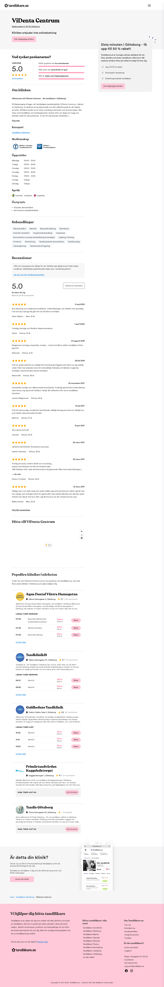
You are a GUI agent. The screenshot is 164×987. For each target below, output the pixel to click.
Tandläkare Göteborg (21, 132)
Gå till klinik (72, 792)
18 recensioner (17, 78)
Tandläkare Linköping (92, 951)
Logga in (128, 951)
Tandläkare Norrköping (93, 947)
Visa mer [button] (16, 120)
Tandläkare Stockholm (92, 928)
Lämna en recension (74, 286)
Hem (12, 897)
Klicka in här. (42, 942)
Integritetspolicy (131, 935)
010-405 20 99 (130, 963)
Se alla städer (88, 957)
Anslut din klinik (22, 879)
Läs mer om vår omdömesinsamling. (29, 275)
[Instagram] (131, 970)
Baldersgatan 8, (26, 26)
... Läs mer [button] (16, 474)
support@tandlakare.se (134, 966)
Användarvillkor (131, 931)
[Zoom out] (81, 535)
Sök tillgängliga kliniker (24, 39)
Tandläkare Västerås (91, 941)
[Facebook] (126, 970)
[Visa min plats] (81, 538)
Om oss (127, 925)
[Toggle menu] (149, 5)
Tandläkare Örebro (91, 944)
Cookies (127, 938)
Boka (76, 620)
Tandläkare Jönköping (92, 954)
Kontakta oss (129, 928)
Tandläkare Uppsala (91, 937)
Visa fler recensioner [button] (21, 510)
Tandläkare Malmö (91, 934)
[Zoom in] (81, 531)
